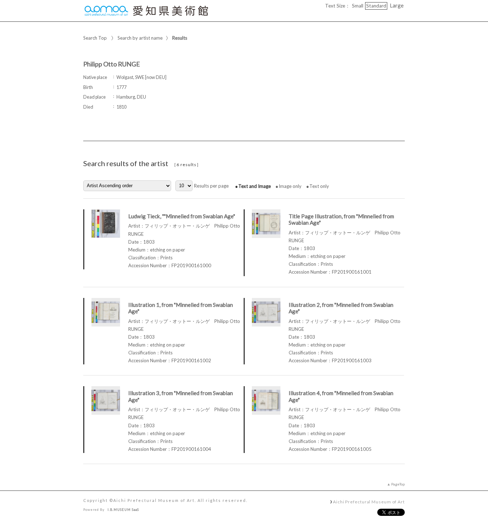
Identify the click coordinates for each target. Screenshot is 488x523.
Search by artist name (140, 38)
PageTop (398, 484)
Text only (319, 186)
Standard (376, 6)
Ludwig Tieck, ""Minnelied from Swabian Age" (181, 216)
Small (357, 6)
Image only (290, 186)
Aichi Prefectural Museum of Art (369, 501)
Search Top (95, 38)
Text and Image (254, 186)
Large (397, 5)
